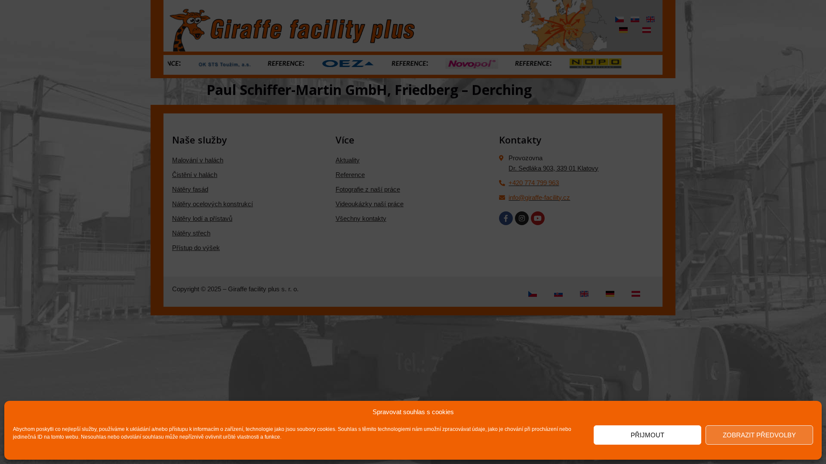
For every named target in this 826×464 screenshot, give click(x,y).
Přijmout (647, 435)
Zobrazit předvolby (759, 435)
